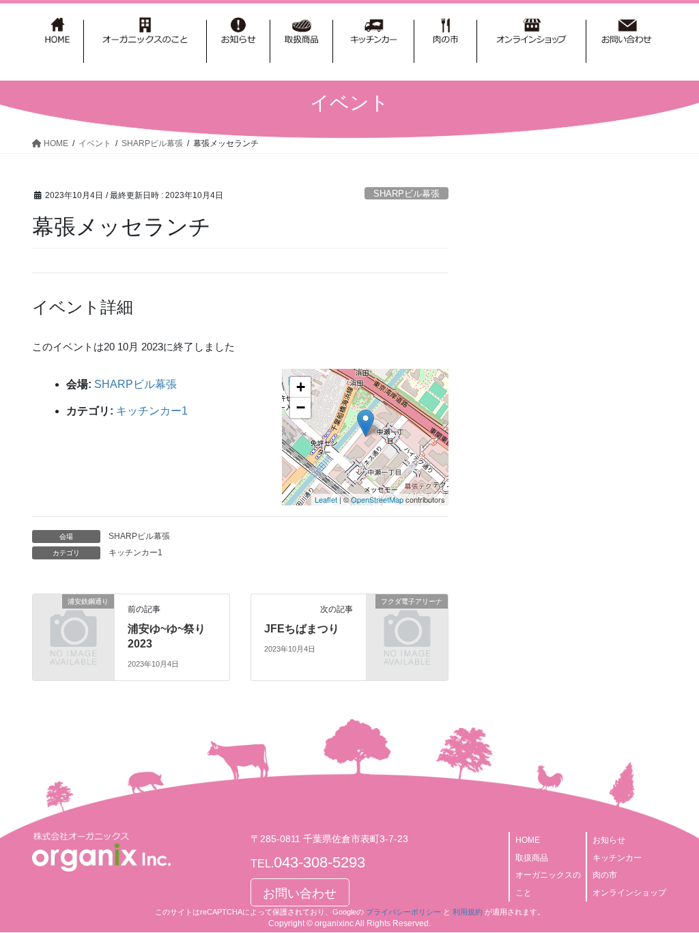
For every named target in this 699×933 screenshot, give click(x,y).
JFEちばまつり (301, 629)
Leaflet (326, 499)
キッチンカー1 (152, 411)
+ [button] (300, 386)
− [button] (300, 407)
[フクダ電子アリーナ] (407, 618)
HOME (527, 840)
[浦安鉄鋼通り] (73, 618)
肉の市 (605, 875)
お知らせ (609, 840)
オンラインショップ (629, 892)
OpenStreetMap (377, 499)
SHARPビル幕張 (406, 194)
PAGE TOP (669, 893)
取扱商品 (531, 858)
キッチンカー (617, 858)
